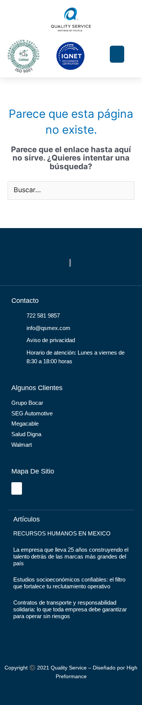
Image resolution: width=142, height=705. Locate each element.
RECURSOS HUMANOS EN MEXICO (62, 533)
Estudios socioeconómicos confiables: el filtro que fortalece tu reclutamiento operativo (69, 582)
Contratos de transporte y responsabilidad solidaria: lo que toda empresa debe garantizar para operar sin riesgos (70, 609)
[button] (117, 54)
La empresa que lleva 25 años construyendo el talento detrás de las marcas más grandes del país (70, 556)
